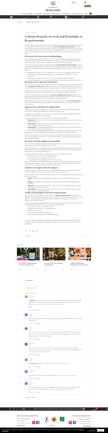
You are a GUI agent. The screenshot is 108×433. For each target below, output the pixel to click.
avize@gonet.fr (21, 425)
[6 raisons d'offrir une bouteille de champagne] (54, 254)
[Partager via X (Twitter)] (29, 231)
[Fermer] (106, 430)
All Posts (20, 22)
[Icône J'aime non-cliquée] (30, 310)
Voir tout (89, 244)
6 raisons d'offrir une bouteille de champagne (53, 264)
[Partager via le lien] (37, 231)
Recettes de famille (32, 22)
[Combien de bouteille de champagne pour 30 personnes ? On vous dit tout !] (79, 254)
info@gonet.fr (87, 426)
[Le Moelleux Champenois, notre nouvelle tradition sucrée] (28, 254)
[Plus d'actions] (82, 32)
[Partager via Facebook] (25, 231)
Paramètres (92, 430)
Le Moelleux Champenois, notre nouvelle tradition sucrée (28, 264)
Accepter (100, 430)
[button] (90, 13)
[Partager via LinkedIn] (33, 231)
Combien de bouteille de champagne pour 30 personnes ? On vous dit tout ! (79, 264)
